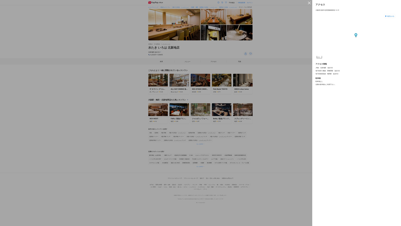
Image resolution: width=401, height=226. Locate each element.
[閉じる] (309, 3)
